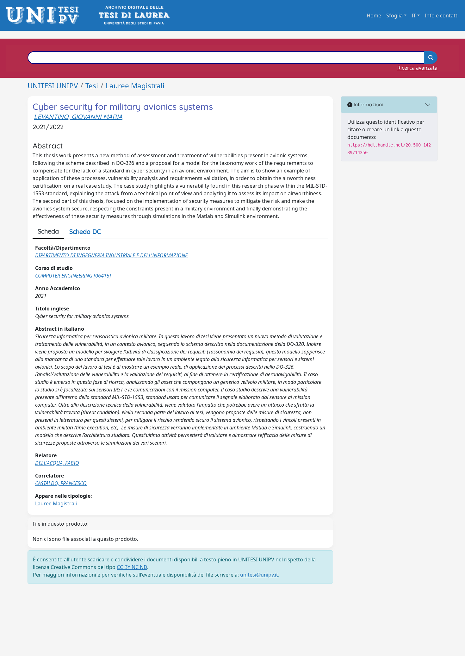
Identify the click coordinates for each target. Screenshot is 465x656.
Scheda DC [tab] (85, 231)
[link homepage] (44, 15)
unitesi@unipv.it (259, 574)
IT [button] (414, 15)
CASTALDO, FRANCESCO (61, 483)
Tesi (91, 86)
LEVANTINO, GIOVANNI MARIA (78, 117)
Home (374, 15)
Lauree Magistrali (135, 86)
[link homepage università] (134, 15)
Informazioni (367, 104)
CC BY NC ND (132, 567)
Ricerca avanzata (417, 67)
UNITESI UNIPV (53, 86)
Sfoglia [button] (394, 15)
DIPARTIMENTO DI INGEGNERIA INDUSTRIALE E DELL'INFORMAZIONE (111, 255)
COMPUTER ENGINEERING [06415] (73, 275)
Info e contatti (442, 15)
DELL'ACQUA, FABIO (57, 462)
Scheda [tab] (48, 231)
